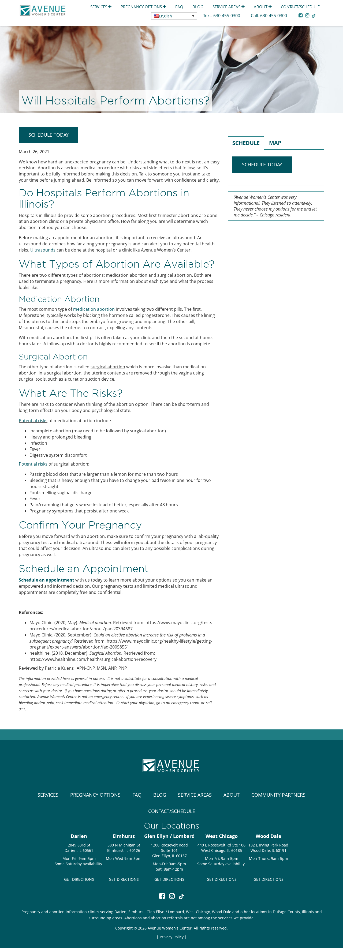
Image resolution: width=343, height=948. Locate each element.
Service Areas (226, 6)
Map (275, 142)
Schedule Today (48, 135)
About (261, 6)
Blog (197, 6)
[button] (174, 16)
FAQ (179, 6)
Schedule (246, 143)
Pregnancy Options (142, 6)
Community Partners (278, 795)
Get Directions (79, 879)
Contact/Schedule (300, 6)
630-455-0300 (227, 15)
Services (99, 6)
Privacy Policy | (173, 936)
